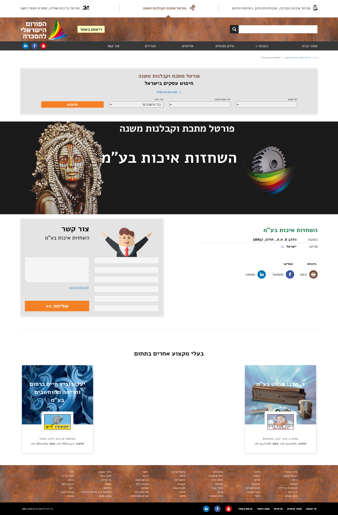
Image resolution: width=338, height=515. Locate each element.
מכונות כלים (142, 484)
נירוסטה (107, 488)
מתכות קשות (179, 488)
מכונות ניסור (67, 484)
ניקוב (71, 488)
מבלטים (256, 484)
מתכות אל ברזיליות (288, 488)
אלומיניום (218, 472)
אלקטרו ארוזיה (178, 472)
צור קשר (113, 46)
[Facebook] (34, 46)
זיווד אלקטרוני (215, 476)
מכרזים (150, 46)
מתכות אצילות (253, 488)
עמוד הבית (309, 46)
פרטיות (278, 509)
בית (316, 57)
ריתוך (257, 496)
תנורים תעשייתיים (139, 496)
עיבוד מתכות (253, 492)
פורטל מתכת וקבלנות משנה (164, 8)
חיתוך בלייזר (67, 476)
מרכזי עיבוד (291, 472)
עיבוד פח (293, 492)
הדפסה (303, 274)
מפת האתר (263, 509)
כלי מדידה (106, 480)
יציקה (145, 472)
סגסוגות (144, 488)
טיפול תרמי (217, 480)
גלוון (71, 472)
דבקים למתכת (291, 476)
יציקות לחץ (180, 480)
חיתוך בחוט (105, 476)
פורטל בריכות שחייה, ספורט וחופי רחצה (49, 8)
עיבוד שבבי (217, 488)
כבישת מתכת (141, 480)
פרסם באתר (245, 509)
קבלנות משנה (67, 492)
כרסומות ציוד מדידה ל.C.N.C (96, 492)
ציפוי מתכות (291, 496)
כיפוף (295, 480)
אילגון (257, 472)
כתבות (263, 46)
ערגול (220, 492)
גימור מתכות (105, 472)
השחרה (256, 476)
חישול (145, 476)
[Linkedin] (25, 46)
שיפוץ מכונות (216, 496)
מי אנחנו (311, 509)
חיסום (183, 476)
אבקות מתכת (105, 496)
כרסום (71, 480)
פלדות (183, 492)
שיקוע (183, 496)
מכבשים (181, 484)
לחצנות (294, 484)
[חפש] (234, 29)
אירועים (187, 46)
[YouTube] (43, 46)
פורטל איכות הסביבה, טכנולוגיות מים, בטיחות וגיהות (271, 8)
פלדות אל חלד (141, 492)
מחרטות (219, 484)
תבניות (70, 496)
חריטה (257, 480)
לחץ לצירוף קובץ (79, 288)
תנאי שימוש (294, 509)
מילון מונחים (225, 46)
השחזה (107, 484)
